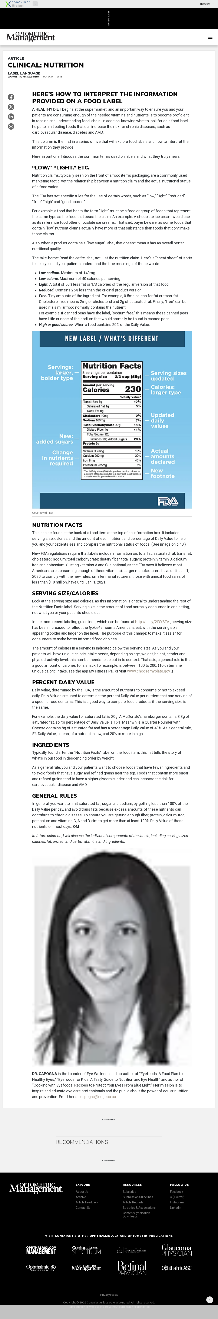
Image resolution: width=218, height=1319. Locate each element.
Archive (81, 1197)
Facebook (176, 1191)
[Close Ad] (209, 1299)
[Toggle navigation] (210, 37)
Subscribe (129, 1191)
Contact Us (83, 1207)
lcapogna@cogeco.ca (97, 1096)
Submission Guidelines (138, 1197)
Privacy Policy (109, 1294)
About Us (82, 1191)
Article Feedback (87, 1202)
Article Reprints (133, 1202)
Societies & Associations (139, 1207)
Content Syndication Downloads (136, 1214)
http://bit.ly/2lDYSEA (152, 621)
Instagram (177, 1202)
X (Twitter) (177, 1197)
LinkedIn (175, 1207)
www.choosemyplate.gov (149, 671)
